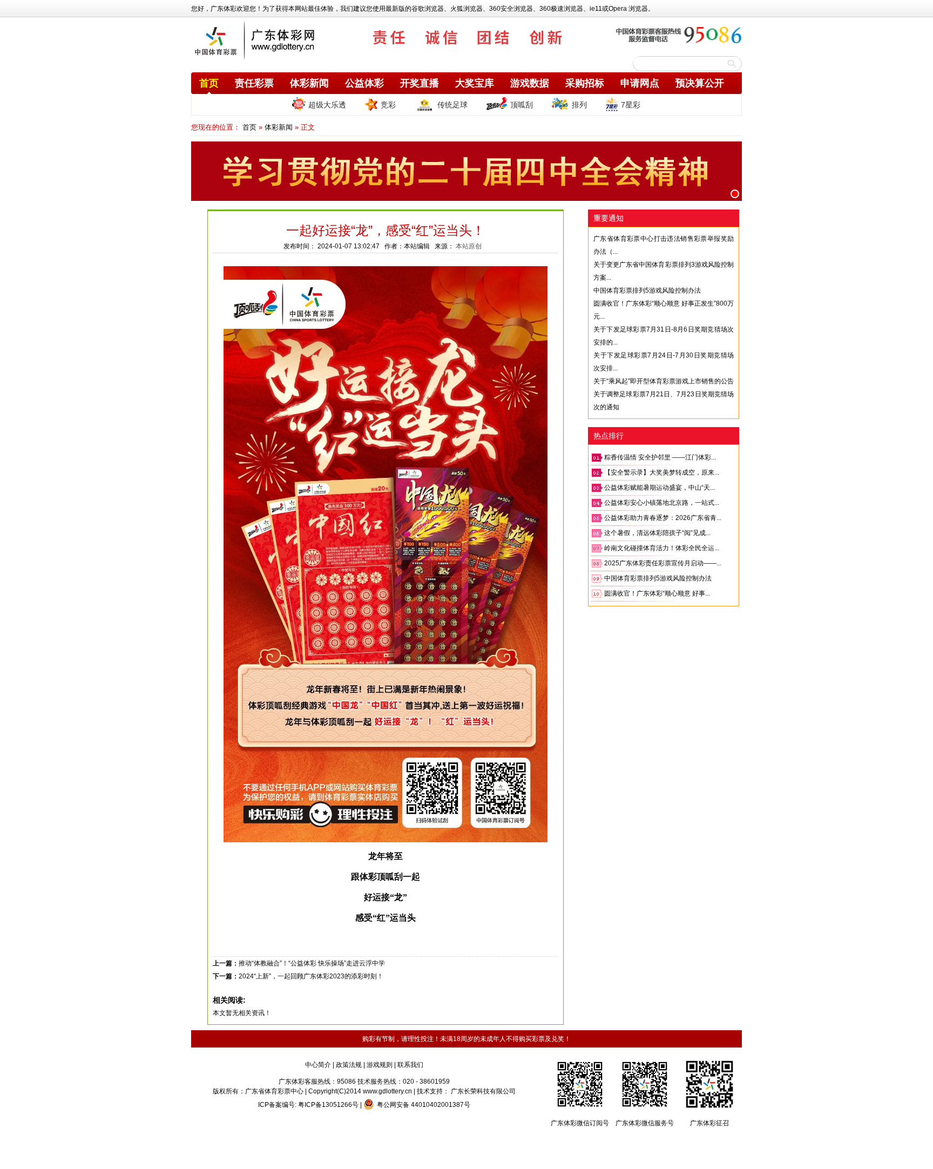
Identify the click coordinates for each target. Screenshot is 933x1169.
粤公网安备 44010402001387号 (423, 1105)
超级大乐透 (327, 104)
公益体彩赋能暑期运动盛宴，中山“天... (659, 487)
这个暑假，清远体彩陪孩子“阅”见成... (657, 533)
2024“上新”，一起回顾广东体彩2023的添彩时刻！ (311, 976)
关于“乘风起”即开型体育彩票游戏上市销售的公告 (663, 381)
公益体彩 (364, 83)
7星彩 (630, 104)
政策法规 (349, 1065)
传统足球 (452, 104)
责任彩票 (254, 83)
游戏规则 (380, 1065)
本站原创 (469, 246)
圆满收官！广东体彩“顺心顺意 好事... (657, 593)
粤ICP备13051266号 (328, 1105)
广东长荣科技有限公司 (483, 1091)
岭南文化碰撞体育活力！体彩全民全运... (661, 548)
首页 (209, 83)
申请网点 (639, 83)
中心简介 (318, 1065)
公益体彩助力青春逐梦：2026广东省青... (662, 518)
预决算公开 (699, 83)
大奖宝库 (474, 83)
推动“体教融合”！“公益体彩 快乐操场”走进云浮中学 (312, 963)
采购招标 (584, 83)
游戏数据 (529, 83)
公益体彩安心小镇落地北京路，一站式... (661, 502)
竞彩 (388, 104)
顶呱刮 (521, 104)
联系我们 (410, 1065)
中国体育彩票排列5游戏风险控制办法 (647, 290)
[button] (735, 194)
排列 (579, 104)
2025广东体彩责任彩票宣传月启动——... (662, 563)
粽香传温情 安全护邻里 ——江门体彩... (660, 457)
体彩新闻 (309, 83)
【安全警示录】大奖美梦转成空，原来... (661, 472)
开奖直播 (419, 83)
